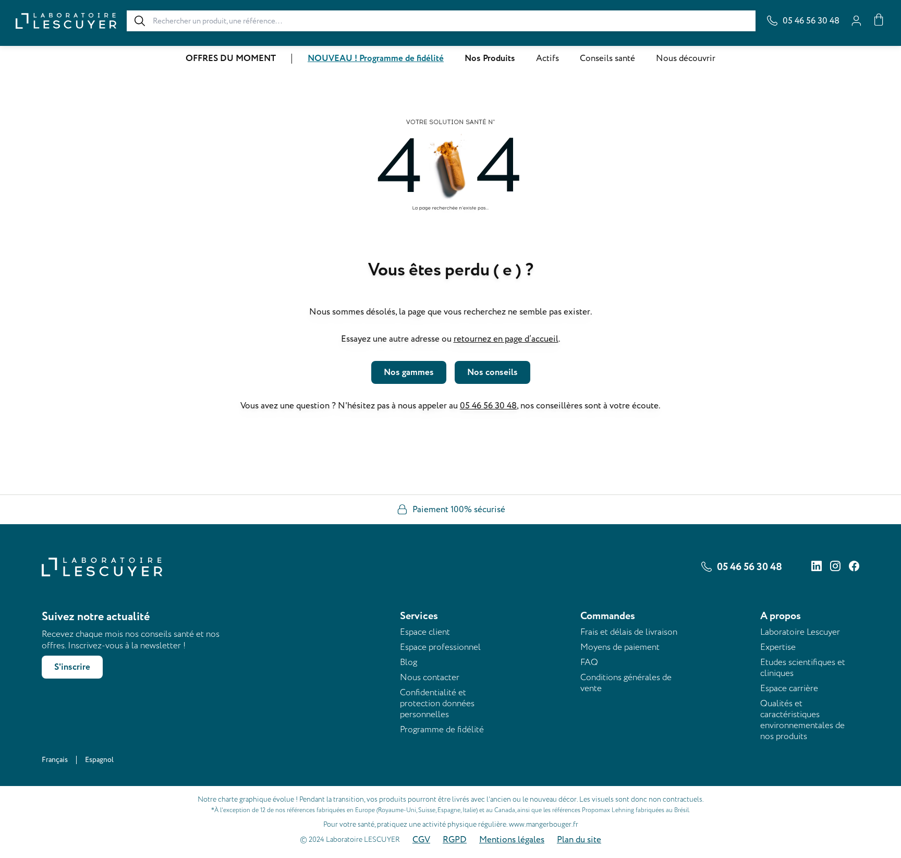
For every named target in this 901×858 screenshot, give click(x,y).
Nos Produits (490, 58)
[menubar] (450, 58)
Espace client (425, 632)
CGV (421, 840)
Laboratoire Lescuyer (800, 632)
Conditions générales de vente (626, 682)
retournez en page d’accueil (506, 339)
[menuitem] (231, 58)
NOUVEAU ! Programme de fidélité (376, 58)
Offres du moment (231, 58)
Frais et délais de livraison (628, 632)
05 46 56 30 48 (488, 406)
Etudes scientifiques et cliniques (802, 667)
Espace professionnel (440, 647)
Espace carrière (789, 688)
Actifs (547, 58)
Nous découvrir (685, 58)
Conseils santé (607, 58)
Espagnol (99, 760)
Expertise (778, 647)
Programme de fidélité (442, 729)
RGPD (455, 840)
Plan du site (579, 840)
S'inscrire (72, 667)
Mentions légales (511, 840)
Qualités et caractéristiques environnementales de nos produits (802, 719)
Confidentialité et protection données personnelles (437, 703)
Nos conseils (492, 372)
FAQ (589, 662)
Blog (408, 662)
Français (55, 760)
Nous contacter (429, 677)
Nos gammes (409, 372)
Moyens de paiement (620, 647)
